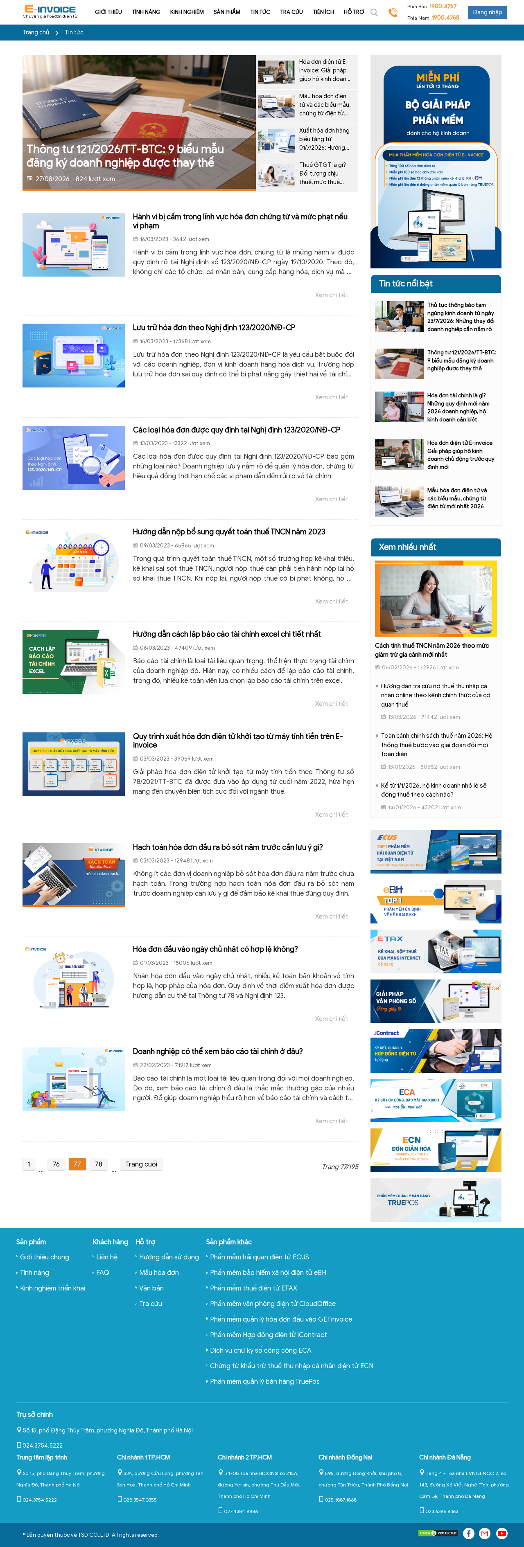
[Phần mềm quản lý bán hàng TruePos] (435, 1200)
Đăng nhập (487, 12)
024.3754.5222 (43, 1445)
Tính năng (146, 12)
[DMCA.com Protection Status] (438, 1535)
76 (56, 1164)
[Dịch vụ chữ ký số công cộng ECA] (435, 1100)
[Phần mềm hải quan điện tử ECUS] (435, 851)
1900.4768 (445, 17)
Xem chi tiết (331, 295)
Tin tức (260, 12)
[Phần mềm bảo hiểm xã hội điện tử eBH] (435, 901)
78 (98, 1164)
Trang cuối (141, 1164)
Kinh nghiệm (187, 12)
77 (77, 1164)
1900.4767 (443, 6)
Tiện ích (323, 12)
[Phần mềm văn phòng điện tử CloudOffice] (435, 1001)
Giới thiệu (108, 12)
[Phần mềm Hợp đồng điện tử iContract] (435, 1050)
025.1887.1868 (341, 1500)
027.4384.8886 (241, 1511)
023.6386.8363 (441, 1511)
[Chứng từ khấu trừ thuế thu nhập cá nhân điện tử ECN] (435, 1150)
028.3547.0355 (140, 1500)
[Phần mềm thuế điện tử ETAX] (435, 951)
